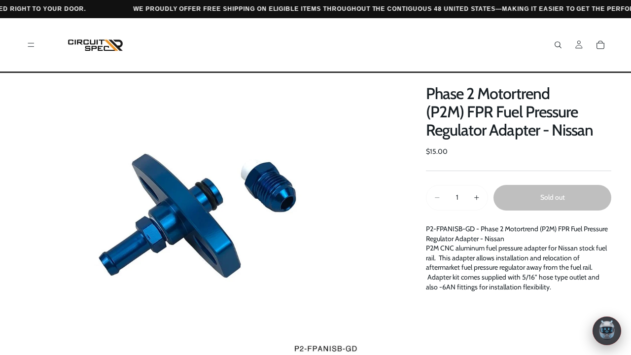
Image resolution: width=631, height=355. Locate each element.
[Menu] (31, 45)
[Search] (558, 45)
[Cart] (600, 45)
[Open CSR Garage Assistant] (607, 331)
